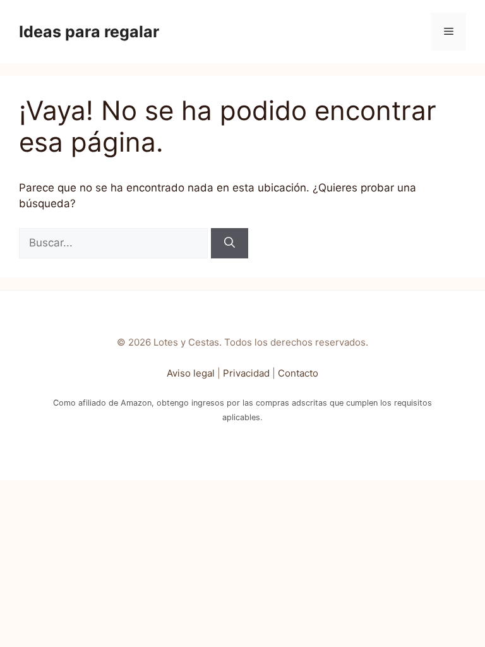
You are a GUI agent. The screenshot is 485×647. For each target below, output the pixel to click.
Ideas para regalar (89, 31)
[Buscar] (229, 243)
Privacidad (246, 373)
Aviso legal (191, 373)
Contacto (298, 373)
